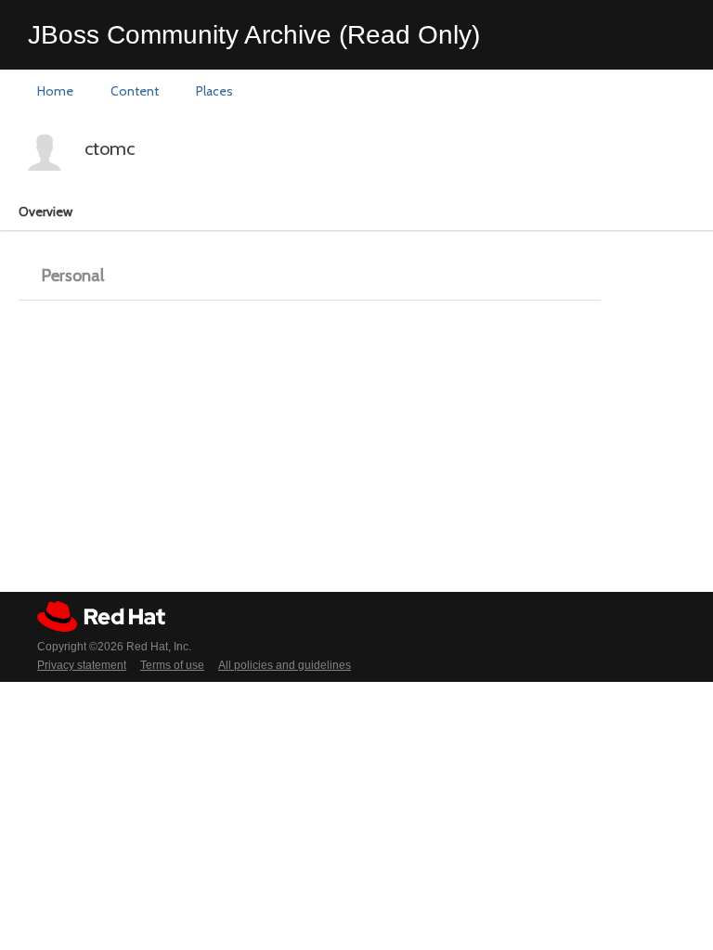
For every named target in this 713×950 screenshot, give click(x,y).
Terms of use (172, 665)
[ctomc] (44, 151)
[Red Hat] (101, 616)
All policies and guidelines (284, 665)
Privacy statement (81, 665)
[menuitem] (55, 91)
